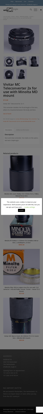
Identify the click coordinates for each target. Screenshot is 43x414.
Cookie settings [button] (29, 207)
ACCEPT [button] (21, 210)
